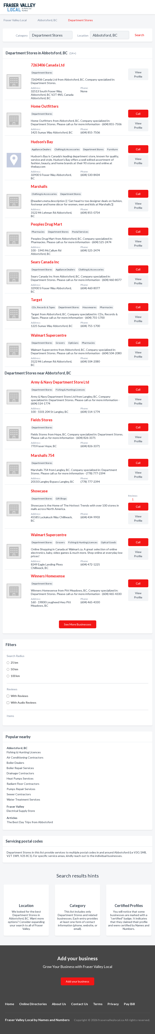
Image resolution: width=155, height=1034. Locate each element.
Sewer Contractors (19, 794)
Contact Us (79, 1004)
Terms (98, 1004)
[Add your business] (77, 976)
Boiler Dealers (15, 762)
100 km (15, 676)
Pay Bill (129, 1004)
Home (9, 1004)
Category (22, 35)
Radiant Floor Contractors (23, 783)
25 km (14, 662)
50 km (14, 669)
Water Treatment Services (23, 799)
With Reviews (19, 696)
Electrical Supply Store (21, 810)
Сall (138, 113)
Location (83, 35)
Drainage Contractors (20, 773)
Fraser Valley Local (15, 20)
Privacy (113, 1004)
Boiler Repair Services (20, 768)
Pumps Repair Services (21, 789)
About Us (59, 1004)
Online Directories (33, 1004)
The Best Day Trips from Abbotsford (30, 822)
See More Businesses (77, 624)
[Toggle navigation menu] (149, 7)
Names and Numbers (54, 1020)
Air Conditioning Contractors (25, 757)
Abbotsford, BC (47, 20)
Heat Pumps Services (20, 778)
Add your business (77, 981)
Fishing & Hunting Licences (24, 752)
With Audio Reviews (23, 702)
